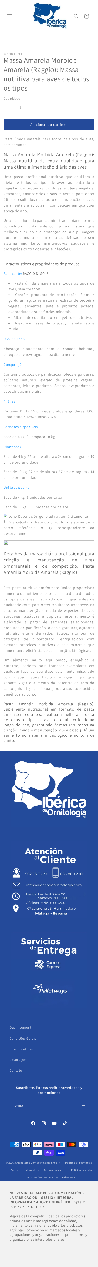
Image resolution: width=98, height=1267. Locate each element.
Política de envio (81, 1170)
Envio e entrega (21, 1049)
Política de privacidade (24, 1170)
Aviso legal (69, 1177)
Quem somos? (20, 1027)
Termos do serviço (55, 1170)
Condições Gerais (23, 1038)
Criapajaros (22, 1162)
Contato (16, 1070)
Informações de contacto (42, 1177)
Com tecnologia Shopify (46, 1162)
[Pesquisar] (76, 16)
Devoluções (18, 1060)
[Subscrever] (83, 1105)
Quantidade (12, 99)
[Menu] (9, 16)
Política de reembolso (79, 1162)
